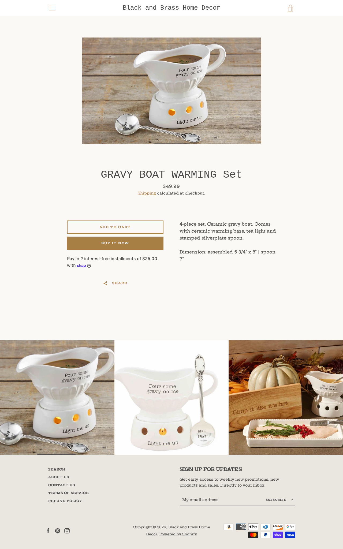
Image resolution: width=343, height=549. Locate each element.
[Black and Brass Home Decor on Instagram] (67, 530)
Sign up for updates (211, 469)
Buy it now (115, 243)
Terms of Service (68, 493)
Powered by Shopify (178, 534)
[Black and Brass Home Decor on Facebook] (48, 530)
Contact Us (61, 485)
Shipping (147, 193)
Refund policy (65, 501)
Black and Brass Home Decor (171, 8)
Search (56, 469)
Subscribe (277, 500)
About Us (58, 477)
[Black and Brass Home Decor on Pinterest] (57, 530)
